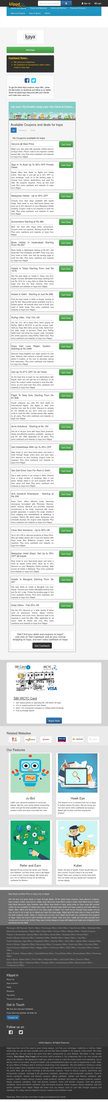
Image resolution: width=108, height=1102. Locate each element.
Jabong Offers (32, 934)
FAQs (9, 987)
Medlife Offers (57, 937)
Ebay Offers (47, 931)
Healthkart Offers (43, 937)
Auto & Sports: (13, 959)
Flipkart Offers (35, 931)
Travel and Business (38, 8)
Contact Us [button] (13, 1017)
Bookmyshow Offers (83, 962)
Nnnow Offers (82, 934)
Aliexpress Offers (51, 959)
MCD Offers (71, 947)
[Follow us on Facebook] (11, 1033)
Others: (10, 962)
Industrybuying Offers (65, 962)
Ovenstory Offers (84, 947)
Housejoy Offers (47, 962)
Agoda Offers (81, 941)
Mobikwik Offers (94, 928)
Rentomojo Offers (43, 944)
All (14, 130)
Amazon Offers (60, 931)
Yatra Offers (70, 941)
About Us (10, 979)
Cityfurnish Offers (76, 944)
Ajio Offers (44, 934)
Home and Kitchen (58, 8)
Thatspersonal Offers (15, 965)
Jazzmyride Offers (67, 959)
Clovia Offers (55, 934)
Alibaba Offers (73, 931)
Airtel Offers (63, 928)
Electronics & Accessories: (17, 931)
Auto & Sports (35, 13)
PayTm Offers (34, 928)
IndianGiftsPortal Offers (44, 953)
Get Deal (66, 144)
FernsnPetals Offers (63, 953)
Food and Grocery (77, 8)
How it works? (12, 983)
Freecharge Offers (49, 928)
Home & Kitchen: (14, 944)
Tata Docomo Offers (78, 928)
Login (98, 3)
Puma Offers (37, 959)
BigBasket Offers (28, 947)
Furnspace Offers (60, 944)
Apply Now (54, 720)
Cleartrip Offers (57, 941)
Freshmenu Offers (57, 947)
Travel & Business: (15, 941)
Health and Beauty (18, 8)
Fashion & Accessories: (16, 934)
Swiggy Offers (42, 947)
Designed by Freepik (57, 1096)
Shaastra (10, 991)
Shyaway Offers (68, 934)
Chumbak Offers (91, 944)
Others (47, 13)
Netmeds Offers (27, 937)
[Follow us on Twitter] (21, 1033)
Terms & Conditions (15, 999)
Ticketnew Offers (32, 962)
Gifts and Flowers (18, 13)
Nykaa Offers (70, 937)
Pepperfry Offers (28, 944)
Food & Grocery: (13, 947)
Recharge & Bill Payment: (17, 928)
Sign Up (86, 3)
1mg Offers (81, 937)
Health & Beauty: (14, 937)
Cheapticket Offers (41, 941)
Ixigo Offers (27, 941)
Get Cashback (42, 645)
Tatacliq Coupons (88, 931)
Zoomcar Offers (82, 959)
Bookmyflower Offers (82, 953)
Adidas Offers (24, 959)
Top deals (11, 995)
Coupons (22, 130)
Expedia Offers (95, 941)
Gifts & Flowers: (13, 953)
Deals (33, 130)
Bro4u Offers (18, 962)
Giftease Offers (26, 953)
